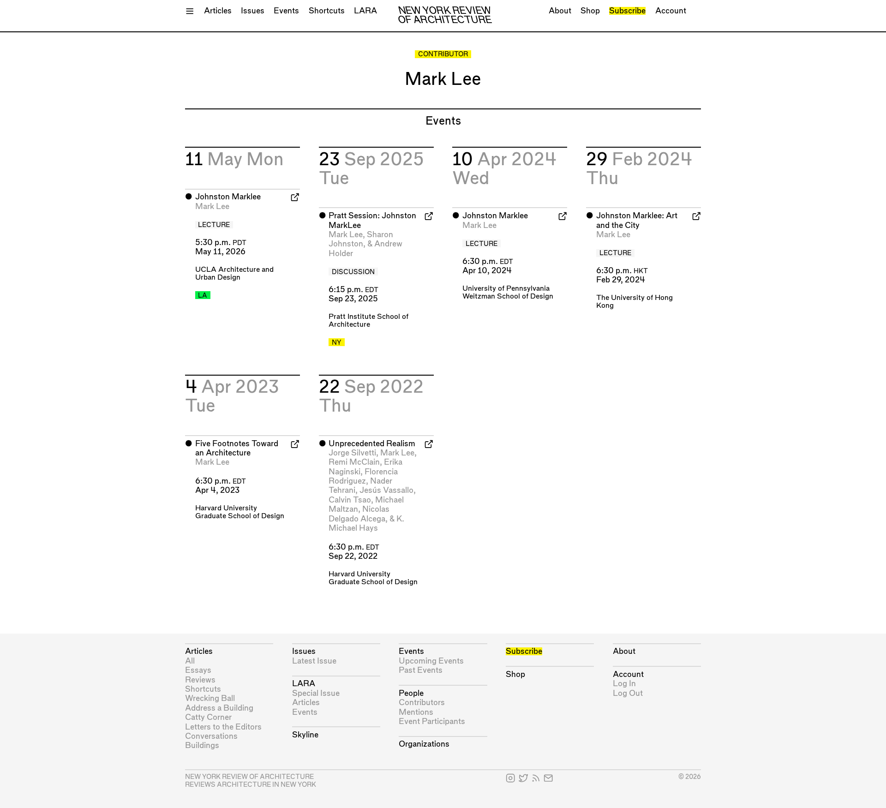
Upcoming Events (431, 661)
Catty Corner (208, 717)
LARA (365, 11)
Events (286, 11)
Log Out (628, 693)
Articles (218, 11)
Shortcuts (327, 11)
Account (670, 11)
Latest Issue (314, 661)
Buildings (202, 745)
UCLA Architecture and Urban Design (234, 273)
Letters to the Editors (223, 727)
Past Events (421, 670)
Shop (590, 11)
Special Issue (316, 693)
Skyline (305, 735)
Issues (252, 11)
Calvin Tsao (350, 500)
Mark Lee (212, 206)
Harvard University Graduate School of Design (239, 512)
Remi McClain (354, 462)
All (190, 661)
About (560, 11)
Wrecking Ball (210, 698)
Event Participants (432, 721)
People (411, 693)
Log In (624, 684)
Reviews (200, 680)
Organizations (424, 744)
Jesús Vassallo (386, 490)
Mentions (416, 712)
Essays (198, 670)
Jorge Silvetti (352, 453)
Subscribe (627, 11)
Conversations (211, 736)
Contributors (422, 702)
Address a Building (219, 708)
